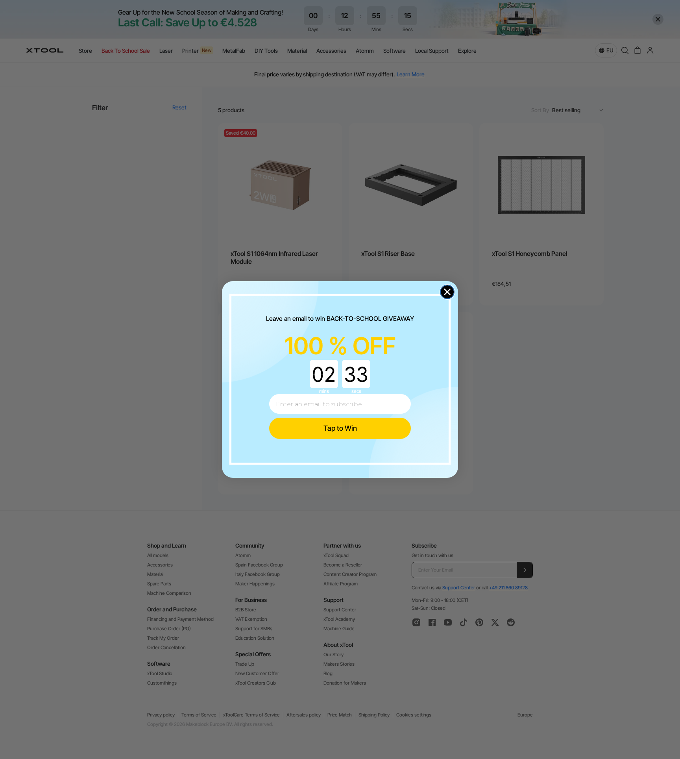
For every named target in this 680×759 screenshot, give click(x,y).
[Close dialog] (447, 292)
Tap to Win (340, 428)
